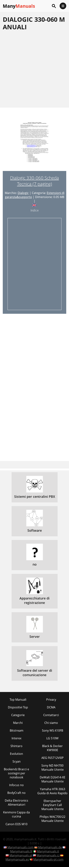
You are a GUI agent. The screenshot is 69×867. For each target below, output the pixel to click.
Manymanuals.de (50, 847)
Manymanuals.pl (20, 855)
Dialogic (23, 193)
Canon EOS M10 (16, 824)
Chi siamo (51, 723)
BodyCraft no (16, 793)
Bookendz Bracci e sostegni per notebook (16, 773)
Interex (16, 738)
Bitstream (16, 730)
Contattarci (51, 715)
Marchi (18, 723)
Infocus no (16, 785)
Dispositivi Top (18, 707)
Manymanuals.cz (48, 855)
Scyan (17, 761)
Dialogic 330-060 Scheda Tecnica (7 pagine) (34, 181)
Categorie (18, 715)
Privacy (51, 700)
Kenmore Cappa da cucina (16, 814)
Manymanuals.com (20, 847)
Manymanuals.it (48, 851)
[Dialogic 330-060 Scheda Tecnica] (34, 145)
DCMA (51, 707)
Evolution (16, 754)
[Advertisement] (34, 69)
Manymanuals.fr (21, 851)
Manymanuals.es (17, 859)
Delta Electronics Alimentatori (16, 802)
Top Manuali (18, 700)
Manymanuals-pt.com (48, 859)
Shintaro (16, 746)
